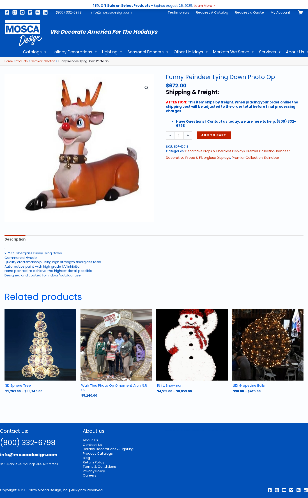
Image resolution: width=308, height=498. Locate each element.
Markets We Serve (231, 52)
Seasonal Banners (145, 52)
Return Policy (93, 462)
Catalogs (32, 52)
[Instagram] (14, 12)
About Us (90, 440)
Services (267, 52)
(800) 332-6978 (69, 12)
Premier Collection (260, 151)
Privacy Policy (94, 471)
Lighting (109, 52)
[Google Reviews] (298, 490)
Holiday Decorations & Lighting (108, 449)
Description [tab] (15, 239)
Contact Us (92, 444)
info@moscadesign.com (111, 12)
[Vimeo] (30, 12)
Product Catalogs (98, 453)
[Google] (37, 12)
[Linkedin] (45, 12)
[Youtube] (22, 12)
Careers (89, 475)
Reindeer (283, 151)
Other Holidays (188, 52)
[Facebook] (7, 12)
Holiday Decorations (72, 52)
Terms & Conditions (99, 466)
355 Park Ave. (11, 464)
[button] (147, 88)
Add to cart (213, 135)
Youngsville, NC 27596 (41, 464)
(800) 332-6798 (27, 442)
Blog (86, 457)
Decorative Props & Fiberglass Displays (215, 151)
